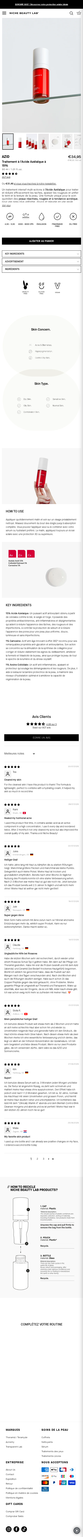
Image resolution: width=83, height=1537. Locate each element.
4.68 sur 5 (51, 724)
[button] (10, 173)
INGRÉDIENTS (12, 269)
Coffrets (46, 1437)
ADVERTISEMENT (14, 261)
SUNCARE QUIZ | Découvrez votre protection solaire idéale (41, 4)
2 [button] (37, 1158)
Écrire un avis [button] (41, 737)
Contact (10, 1474)
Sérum (45, 1446)
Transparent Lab (14, 1446)
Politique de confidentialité (19, 1488)
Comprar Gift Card (15, 1511)
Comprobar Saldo (15, 1516)
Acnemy (10, 1442)
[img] (12, 766)
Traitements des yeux (52, 1451)
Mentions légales (14, 1497)
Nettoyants (47, 1442)
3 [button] (43, 1158)
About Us (10, 1469)
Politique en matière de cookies (22, 1493)
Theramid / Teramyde (16, 1437)
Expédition (11, 1479)
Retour (9, 1483)
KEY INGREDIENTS (14, 253)
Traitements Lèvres (51, 1456)
